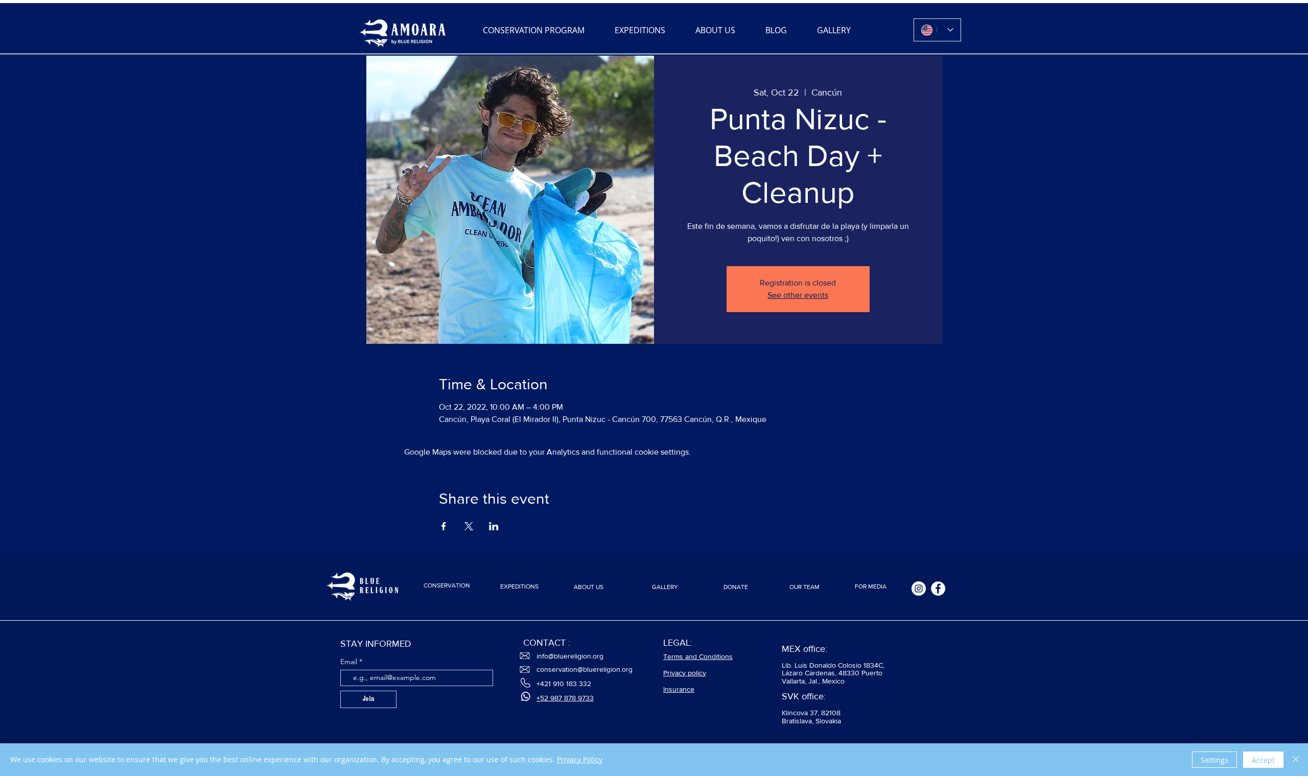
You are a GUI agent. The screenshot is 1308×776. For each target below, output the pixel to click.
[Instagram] (919, 588)
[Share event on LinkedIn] (494, 526)
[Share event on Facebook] (444, 526)
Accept (1263, 760)
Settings (1214, 760)
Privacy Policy (579, 759)
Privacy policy (684, 673)
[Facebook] (938, 588)
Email (349, 661)
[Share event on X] (469, 526)
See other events (797, 295)
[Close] (1296, 759)
